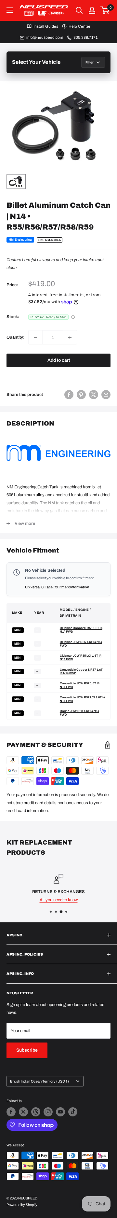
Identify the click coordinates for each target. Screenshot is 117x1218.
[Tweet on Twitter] (93, 394)
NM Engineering (20, 239)
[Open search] (79, 10)
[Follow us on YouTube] (60, 1111)
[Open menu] (9, 10)
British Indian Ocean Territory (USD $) (39, 1081)
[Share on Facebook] (68, 394)
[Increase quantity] (70, 337)
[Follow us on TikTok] (72, 1111)
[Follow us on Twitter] (23, 1111)
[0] (105, 10)
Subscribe (27, 1050)
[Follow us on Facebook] (11, 1111)
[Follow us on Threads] (35, 1111)
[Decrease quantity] (35, 337)
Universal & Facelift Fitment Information (57, 587)
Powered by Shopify (21, 1205)
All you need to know (59, 900)
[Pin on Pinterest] (81, 394)
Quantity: (15, 337)
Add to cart (58, 360)
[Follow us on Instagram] (48, 1111)
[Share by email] (105, 394)
